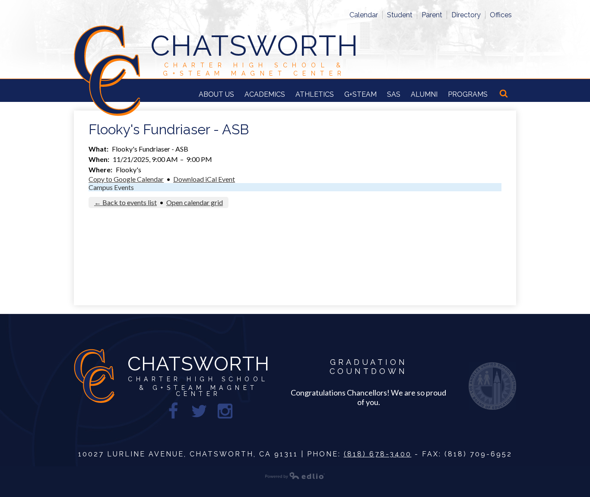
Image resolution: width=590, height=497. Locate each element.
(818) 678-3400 (378, 454)
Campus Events (111, 187)
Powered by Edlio (295, 475)
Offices (501, 15)
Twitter (199, 411)
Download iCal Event (204, 179)
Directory (466, 15)
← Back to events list (125, 202)
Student (399, 15)
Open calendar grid (194, 202)
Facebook (173, 411)
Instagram (225, 411)
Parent (432, 15)
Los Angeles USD (492, 386)
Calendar (363, 15)
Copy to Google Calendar (126, 179)
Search (504, 94)
